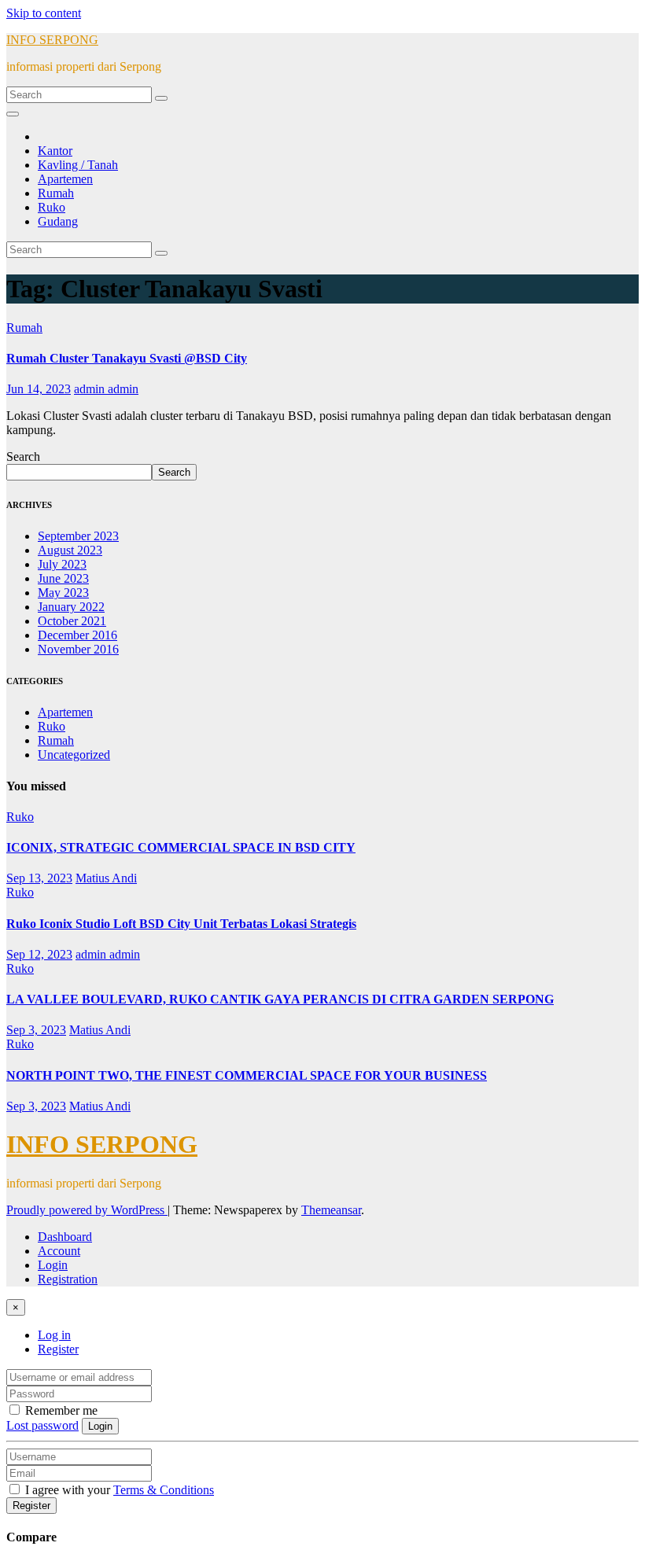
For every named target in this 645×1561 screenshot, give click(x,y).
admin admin (106, 389)
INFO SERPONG (52, 39)
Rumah (56, 193)
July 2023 (62, 564)
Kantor (55, 150)
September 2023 (78, 536)
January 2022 (71, 606)
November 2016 (78, 649)
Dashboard (65, 1236)
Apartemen (65, 179)
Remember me (60, 1410)
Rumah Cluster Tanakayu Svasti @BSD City (126, 358)
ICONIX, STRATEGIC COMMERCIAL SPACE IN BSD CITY (181, 847)
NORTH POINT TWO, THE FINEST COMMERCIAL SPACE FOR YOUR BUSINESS (246, 1075)
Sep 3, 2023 (36, 1029)
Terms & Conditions (163, 1490)
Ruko (51, 207)
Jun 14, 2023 (38, 389)
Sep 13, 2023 (39, 878)
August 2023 (70, 550)
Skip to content (43, 13)
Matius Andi (106, 878)
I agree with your (118, 1490)
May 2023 (63, 592)
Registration (68, 1279)
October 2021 (72, 621)
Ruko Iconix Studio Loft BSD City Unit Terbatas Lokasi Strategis (181, 923)
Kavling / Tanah (78, 164)
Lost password (42, 1425)
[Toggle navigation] (12, 114)
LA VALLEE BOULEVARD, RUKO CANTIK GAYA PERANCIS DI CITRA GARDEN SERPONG (280, 999)
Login (53, 1265)
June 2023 (63, 578)
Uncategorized (74, 754)
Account (59, 1250)
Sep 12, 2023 (39, 954)
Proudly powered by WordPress (87, 1210)
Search (23, 456)
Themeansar (331, 1210)
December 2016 (77, 635)
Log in (54, 1335)
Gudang (58, 221)
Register (58, 1349)
